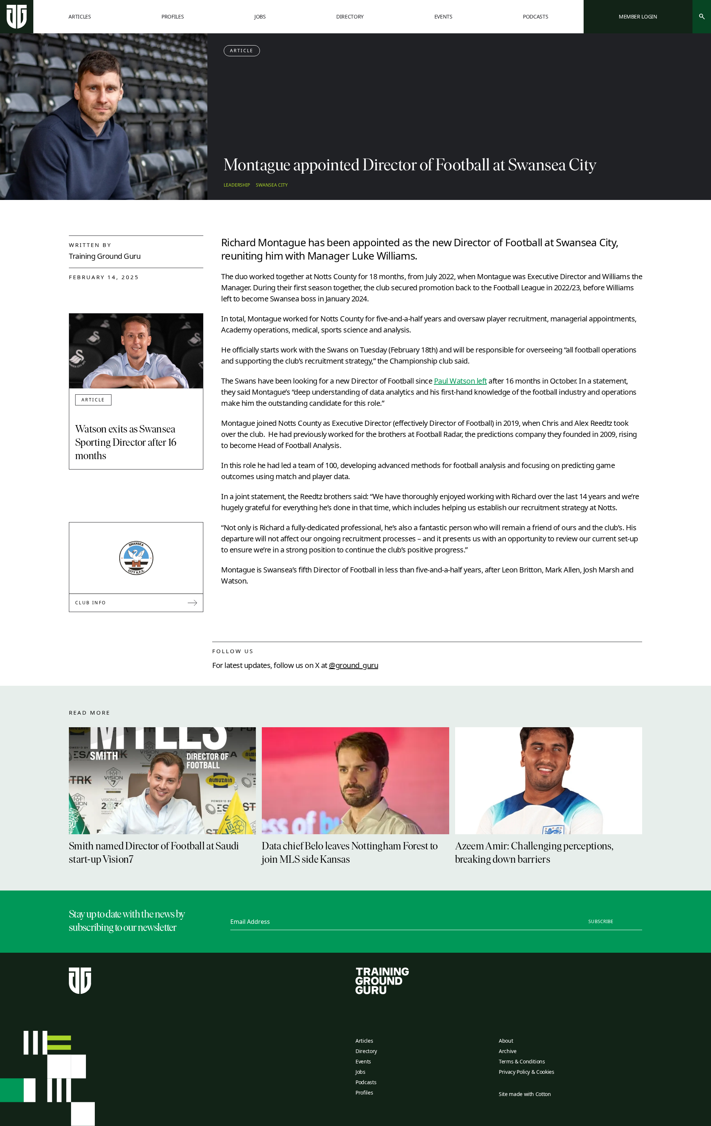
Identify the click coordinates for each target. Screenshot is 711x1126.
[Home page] (16, 17)
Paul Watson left (460, 381)
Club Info (90, 602)
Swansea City (272, 185)
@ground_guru (353, 665)
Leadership (237, 185)
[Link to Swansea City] (136, 558)
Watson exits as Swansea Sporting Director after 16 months (125, 443)
